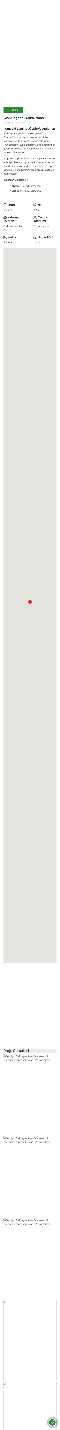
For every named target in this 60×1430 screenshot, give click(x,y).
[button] (30, 602)
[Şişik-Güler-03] (30, 1340)
